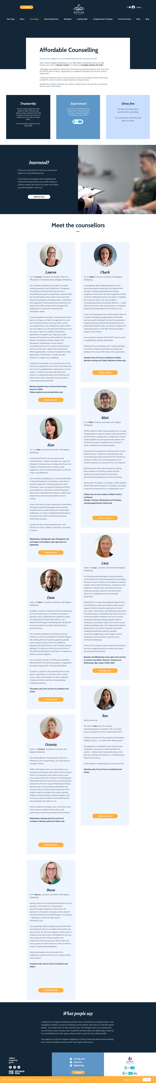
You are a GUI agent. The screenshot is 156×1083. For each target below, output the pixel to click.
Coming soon (79, 1059)
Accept (147, 1080)
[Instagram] (14, 1067)
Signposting (79, 1065)
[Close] (153, 1079)
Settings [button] (126, 1080)
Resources (78, 1062)
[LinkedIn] (18, 1067)
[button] (129, 7)
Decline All (136, 1080)
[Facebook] (10, 1067)
